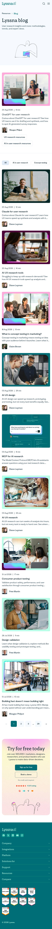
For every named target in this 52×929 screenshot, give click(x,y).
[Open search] (43, 3)
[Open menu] (48, 3)
